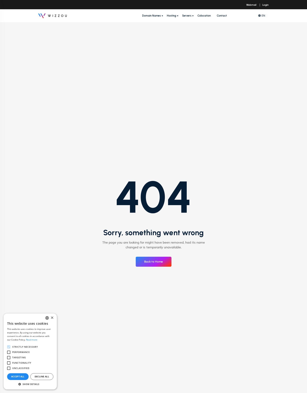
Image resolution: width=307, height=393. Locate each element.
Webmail (251, 4)
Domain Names (151, 15)
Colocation (204, 15)
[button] (30, 384)
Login (265, 4)
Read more (31, 339)
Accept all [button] (18, 376)
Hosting (171, 15)
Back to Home (153, 261)
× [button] (52, 317)
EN (263, 15)
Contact (222, 15)
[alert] (30, 351)
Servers (186, 15)
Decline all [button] (42, 376)
